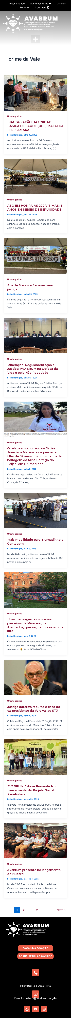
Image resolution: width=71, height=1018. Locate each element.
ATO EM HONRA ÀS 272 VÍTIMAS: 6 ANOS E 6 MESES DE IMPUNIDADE (34, 207)
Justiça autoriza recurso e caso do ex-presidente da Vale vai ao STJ (33, 709)
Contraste (41, 7)
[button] (35, 39)
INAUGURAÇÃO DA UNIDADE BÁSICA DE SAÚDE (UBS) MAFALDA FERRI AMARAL (35, 126)
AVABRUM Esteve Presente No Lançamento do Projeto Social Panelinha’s (31, 790)
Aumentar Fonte (39, 3)
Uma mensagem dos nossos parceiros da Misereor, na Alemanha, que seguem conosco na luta (35, 625)
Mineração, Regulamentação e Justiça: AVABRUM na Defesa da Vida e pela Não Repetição (32, 369)
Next (61, 910)
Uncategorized (14, 116)
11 (37, 910)
